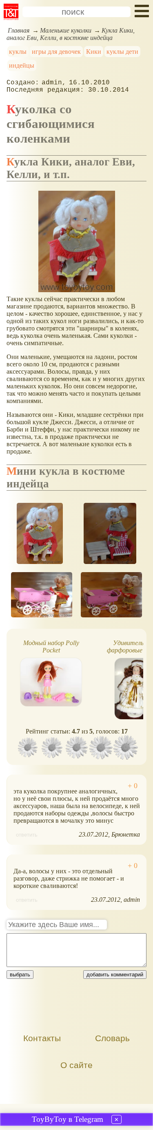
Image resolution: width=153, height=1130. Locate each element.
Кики (93, 51)
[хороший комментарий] (132, 786)
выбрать (20, 974)
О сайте (76, 1065)
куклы (18, 51)
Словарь (112, 1038)
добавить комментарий (114, 974)
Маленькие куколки (65, 30)
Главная (18, 30)
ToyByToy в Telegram (67, 1119)
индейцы (21, 65)
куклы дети (122, 51)
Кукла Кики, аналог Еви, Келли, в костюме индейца (71, 34)
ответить (27, 835)
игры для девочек (56, 51)
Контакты (42, 1038)
